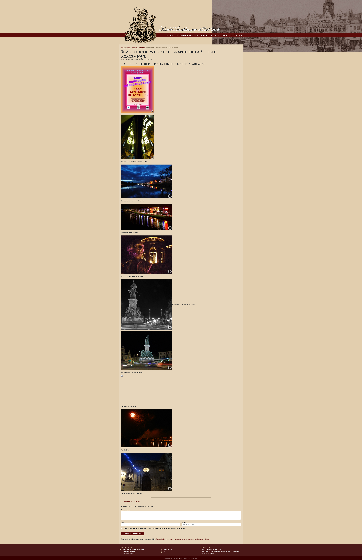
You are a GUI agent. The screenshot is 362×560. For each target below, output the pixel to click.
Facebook (166, 552)
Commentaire (125, 510)
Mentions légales (192, 558)
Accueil (170, 35)
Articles (215, 35)
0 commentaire (147, 59)
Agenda (205, 35)
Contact (238, 35)
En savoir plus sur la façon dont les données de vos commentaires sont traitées (182, 539)
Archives (226, 35)
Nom (122, 522)
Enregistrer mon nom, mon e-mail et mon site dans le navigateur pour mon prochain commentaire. (154, 528)
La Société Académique (187, 35)
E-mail (184, 522)
